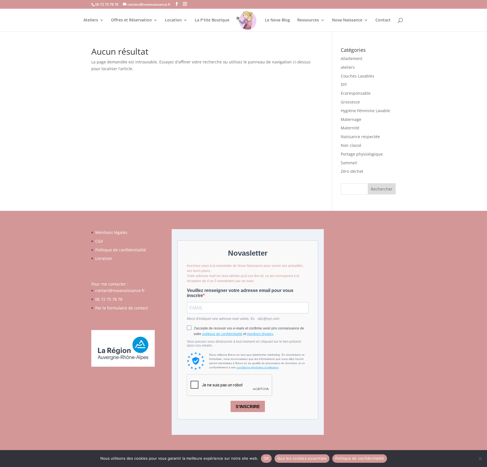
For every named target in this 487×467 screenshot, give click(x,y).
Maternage (351, 119)
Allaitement (351, 58)
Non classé (351, 145)
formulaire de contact (127, 308)
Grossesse (350, 102)
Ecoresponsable (356, 93)
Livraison (103, 258)
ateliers (348, 67)
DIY (344, 84)
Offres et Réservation (131, 20)
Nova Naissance (347, 20)
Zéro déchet (352, 171)
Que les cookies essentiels (302, 458)
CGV (99, 241)
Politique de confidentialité (120, 250)
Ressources (308, 20)
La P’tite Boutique (212, 20)
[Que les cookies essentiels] (480, 458)
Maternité (350, 127)
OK (266, 458)
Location (173, 20)
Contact (383, 20)
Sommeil (349, 162)
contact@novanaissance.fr (120, 290)
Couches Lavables (357, 76)
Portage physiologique (362, 154)
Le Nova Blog (277, 20)
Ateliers (90, 20)
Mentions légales (111, 232)
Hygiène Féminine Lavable (365, 110)
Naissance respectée (360, 136)
